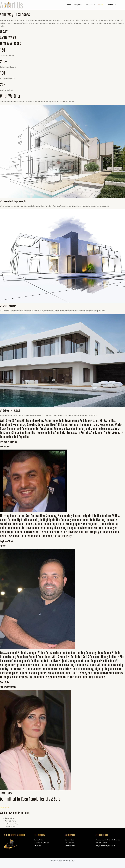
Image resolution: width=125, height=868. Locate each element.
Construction (69, 840)
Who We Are (38, 840)
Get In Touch (4, 807)
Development (69, 843)
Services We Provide (41, 843)
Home (68, 5)
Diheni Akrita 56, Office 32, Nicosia (108, 840)
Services (89, 5)
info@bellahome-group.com (105, 846)
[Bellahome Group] (9, 5)
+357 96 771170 (101, 843)
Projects (78, 5)
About (100, 5)
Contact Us (111, 5)
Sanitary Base (70, 846)
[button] (94, 5)
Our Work (37, 846)
